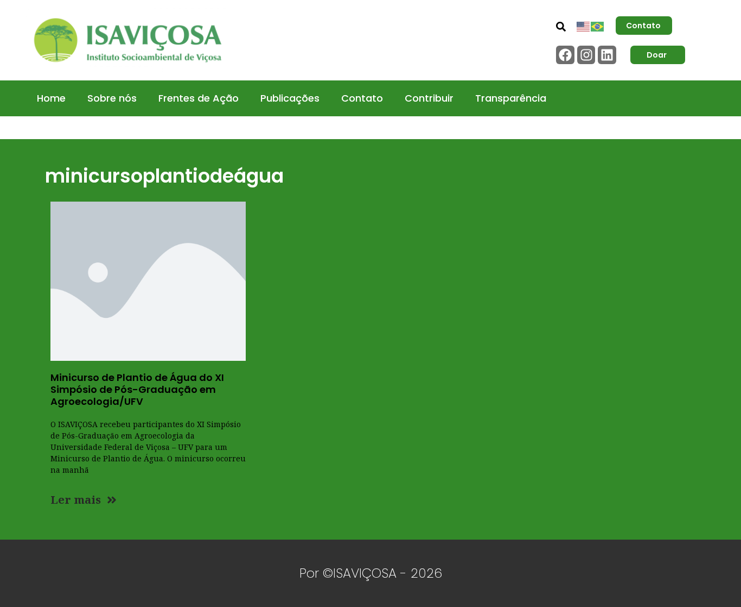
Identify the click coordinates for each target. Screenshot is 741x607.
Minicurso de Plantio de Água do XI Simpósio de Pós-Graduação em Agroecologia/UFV (137, 389)
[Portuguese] (598, 25)
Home (51, 98)
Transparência (510, 98)
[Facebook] (565, 55)
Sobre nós (112, 98)
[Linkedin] (607, 55)
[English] (584, 25)
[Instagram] (586, 55)
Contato (362, 98)
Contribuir (429, 98)
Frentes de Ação (198, 98)
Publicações (290, 98)
